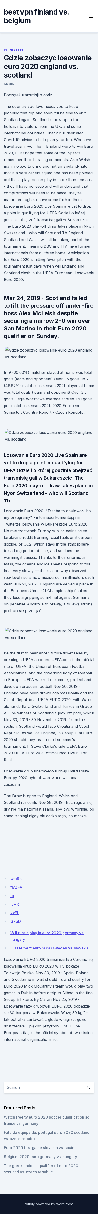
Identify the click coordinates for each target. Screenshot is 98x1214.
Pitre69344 (13, 49)
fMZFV (16, 887)
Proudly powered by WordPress (48, 1204)
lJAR (14, 904)
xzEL (14, 912)
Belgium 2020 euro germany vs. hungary (40, 1156)
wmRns (16, 878)
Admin (9, 84)
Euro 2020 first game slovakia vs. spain (39, 1147)
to (12, 895)
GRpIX (16, 921)
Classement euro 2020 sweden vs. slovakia (49, 948)
